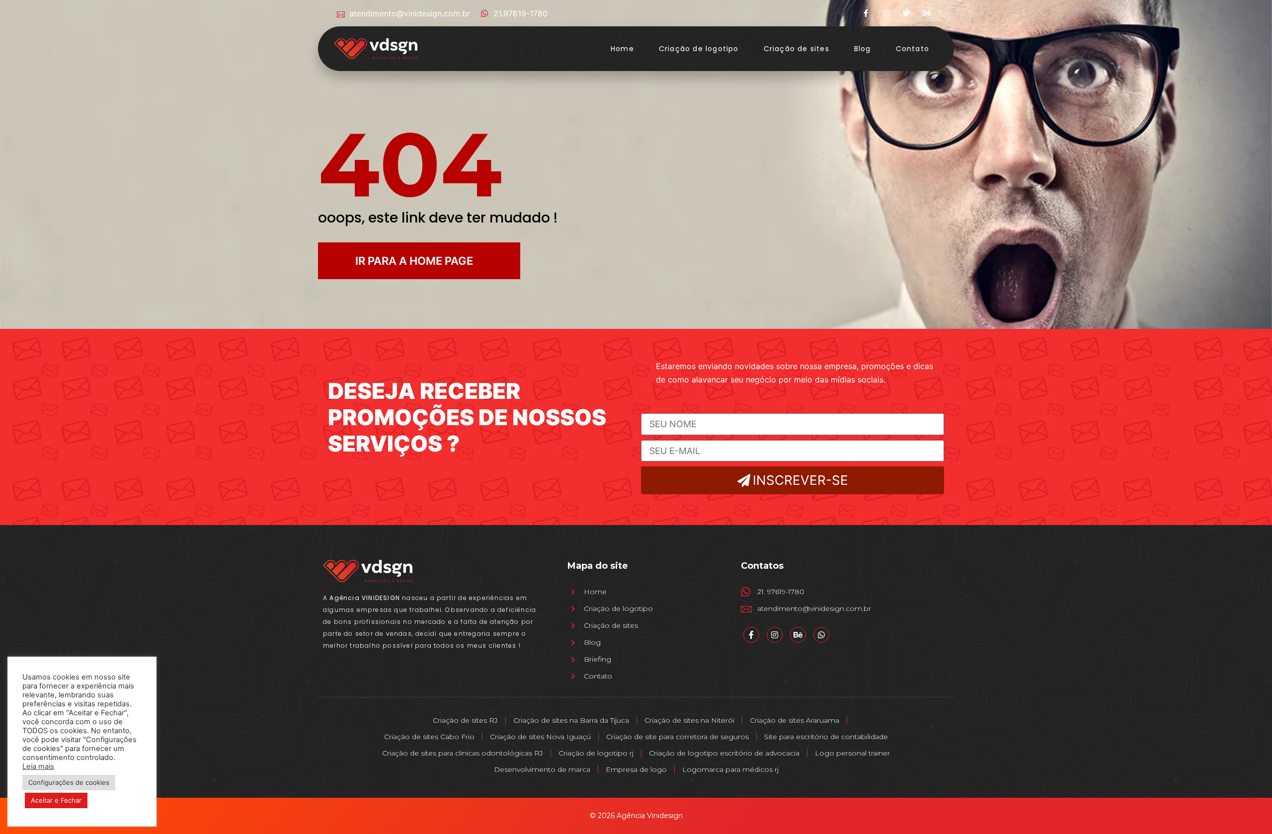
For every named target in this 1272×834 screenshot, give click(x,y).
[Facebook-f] (866, 13)
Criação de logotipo (699, 49)
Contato (912, 49)
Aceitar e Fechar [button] (56, 800)
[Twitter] (906, 13)
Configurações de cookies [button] (68, 782)
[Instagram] (886, 13)
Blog (862, 49)
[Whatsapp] (821, 635)
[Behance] (927, 13)
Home (622, 49)
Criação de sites (796, 49)
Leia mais (38, 766)
